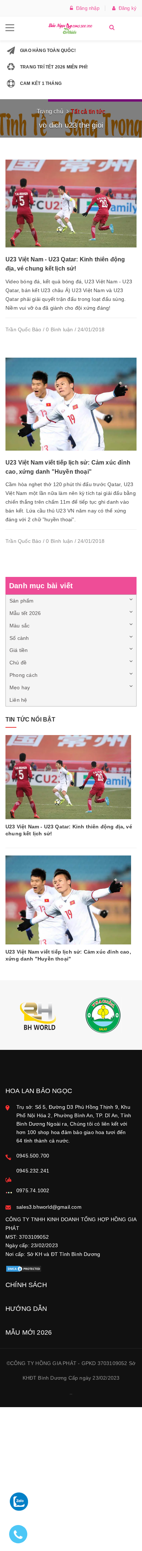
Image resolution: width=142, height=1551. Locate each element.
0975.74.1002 (32, 1190)
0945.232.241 (32, 1171)
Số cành (19, 638)
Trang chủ (50, 111)
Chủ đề (18, 662)
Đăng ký (126, 8)
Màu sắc (19, 626)
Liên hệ (18, 700)
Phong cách (23, 675)
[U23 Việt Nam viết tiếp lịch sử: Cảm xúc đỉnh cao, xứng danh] (71, 404)
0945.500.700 (32, 1156)
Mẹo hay (19, 687)
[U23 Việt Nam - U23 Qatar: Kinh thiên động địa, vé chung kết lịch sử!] (71, 203)
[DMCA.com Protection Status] (23, 1268)
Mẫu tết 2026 (25, 613)
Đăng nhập (86, 8)
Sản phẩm (21, 601)
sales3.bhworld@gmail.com (49, 1207)
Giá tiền (18, 650)
